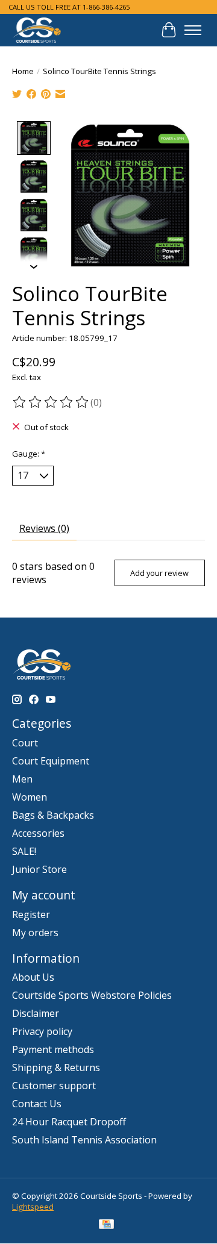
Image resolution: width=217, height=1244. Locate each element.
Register (31, 914)
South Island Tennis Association (84, 1139)
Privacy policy (42, 1031)
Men (22, 779)
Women (29, 797)
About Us (33, 977)
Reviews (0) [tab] (44, 528)
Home (23, 71)
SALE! (24, 851)
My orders (35, 932)
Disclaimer (35, 1013)
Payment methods (53, 1049)
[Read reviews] (51, 402)
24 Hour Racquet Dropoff (69, 1121)
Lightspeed (33, 1206)
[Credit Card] (106, 1225)
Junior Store (39, 869)
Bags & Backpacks (53, 815)
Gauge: (28, 453)
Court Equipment (50, 760)
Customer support (54, 1085)
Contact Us (36, 1103)
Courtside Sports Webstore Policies (92, 995)
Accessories (38, 833)
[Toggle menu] (193, 30)
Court (25, 742)
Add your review (159, 572)
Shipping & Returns (56, 1067)
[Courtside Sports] (37, 29)
